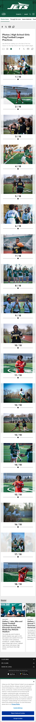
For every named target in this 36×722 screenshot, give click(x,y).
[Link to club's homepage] (3, 13)
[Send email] (9, 28)
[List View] (11, 49)
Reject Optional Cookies (18, 713)
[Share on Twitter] (6, 28)
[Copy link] (13, 27)
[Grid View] (7, 49)
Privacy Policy (16, 704)
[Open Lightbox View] (18, 69)
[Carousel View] (3, 49)
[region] (18, 700)
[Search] (30, 14)
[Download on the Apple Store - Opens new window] (11, 674)
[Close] (34, 682)
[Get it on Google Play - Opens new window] (24, 675)
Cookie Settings (18, 708)
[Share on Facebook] (2, 28)
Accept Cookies (18, 718)
